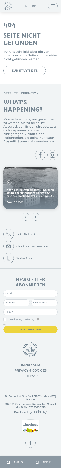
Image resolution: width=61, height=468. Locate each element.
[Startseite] (7, 6)
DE (34, 6)
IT (39, 6)
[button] (25, 217)
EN (43, 6)
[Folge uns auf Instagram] (52, 155)
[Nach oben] (30, 443)
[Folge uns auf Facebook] (40, 155)
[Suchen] (26, 6)
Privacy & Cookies (31, 370)
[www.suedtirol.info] (30, 426)
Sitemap (31, 376)
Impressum (30, 365)
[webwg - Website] (39, 412)
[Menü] (53, 6)
